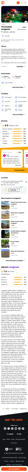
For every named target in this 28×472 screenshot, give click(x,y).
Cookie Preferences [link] (17, 464)
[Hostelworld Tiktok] (23, 428)
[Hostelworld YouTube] (16, 428)
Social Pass (14, 443)
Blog (4, 439)
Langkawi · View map (9, 32)
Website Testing (20, 461)
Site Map (8, 464)
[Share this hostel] (25, 22)
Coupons (6, 461)
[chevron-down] (16, 272)
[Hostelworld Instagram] (12, 428)
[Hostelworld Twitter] (8, 428)
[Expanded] (3, 409)
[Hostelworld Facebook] (5, 428)
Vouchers (12, 461)
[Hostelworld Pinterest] (19, 428)
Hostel (3, 24)
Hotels (12, 439)
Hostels (8, 439)
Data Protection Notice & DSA (9, 457)
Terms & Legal (22, 457)
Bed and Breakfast (20, 439)
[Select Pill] (18, 2)
